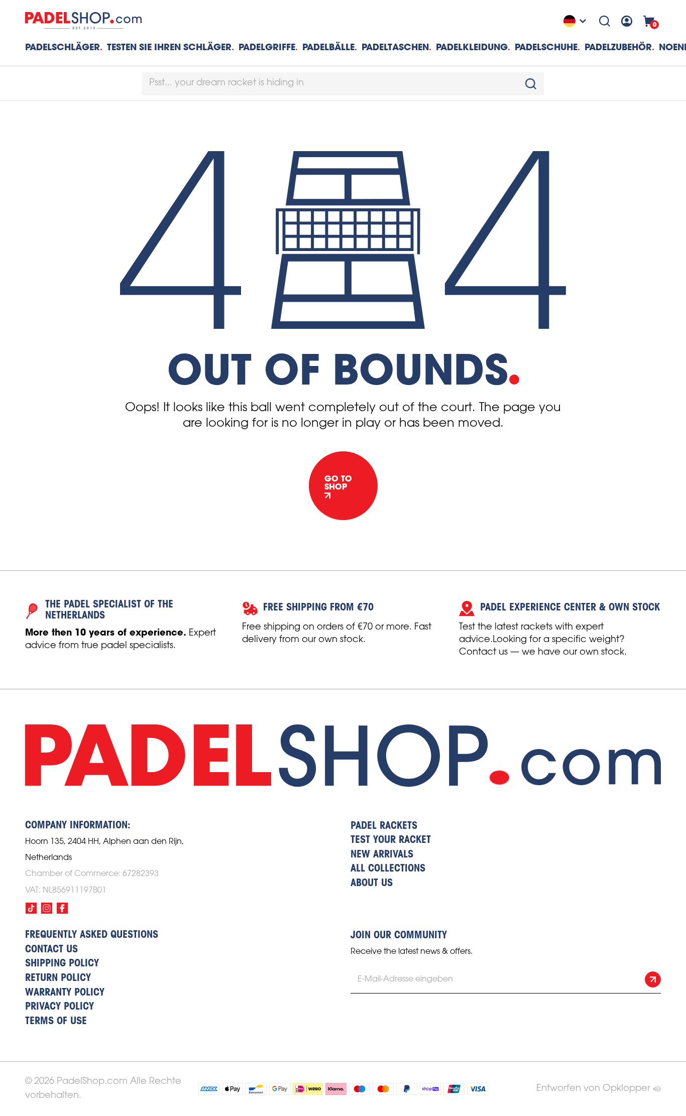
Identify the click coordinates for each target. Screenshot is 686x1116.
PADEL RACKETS (384, 826)
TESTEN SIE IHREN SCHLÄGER (169, 47)
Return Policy (58, 978)
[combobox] (343, 83)
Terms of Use (56, 1021)
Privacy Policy (59, 1007)
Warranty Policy (64, 993)
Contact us (51, 949)
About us (372, 883)
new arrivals (382, 854)
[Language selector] (576, 21)
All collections (388, 869)
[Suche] (605, 21)
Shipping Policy (62, 963)
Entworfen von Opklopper (593, 1088)
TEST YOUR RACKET (391, 840)
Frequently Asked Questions (91, 935)
